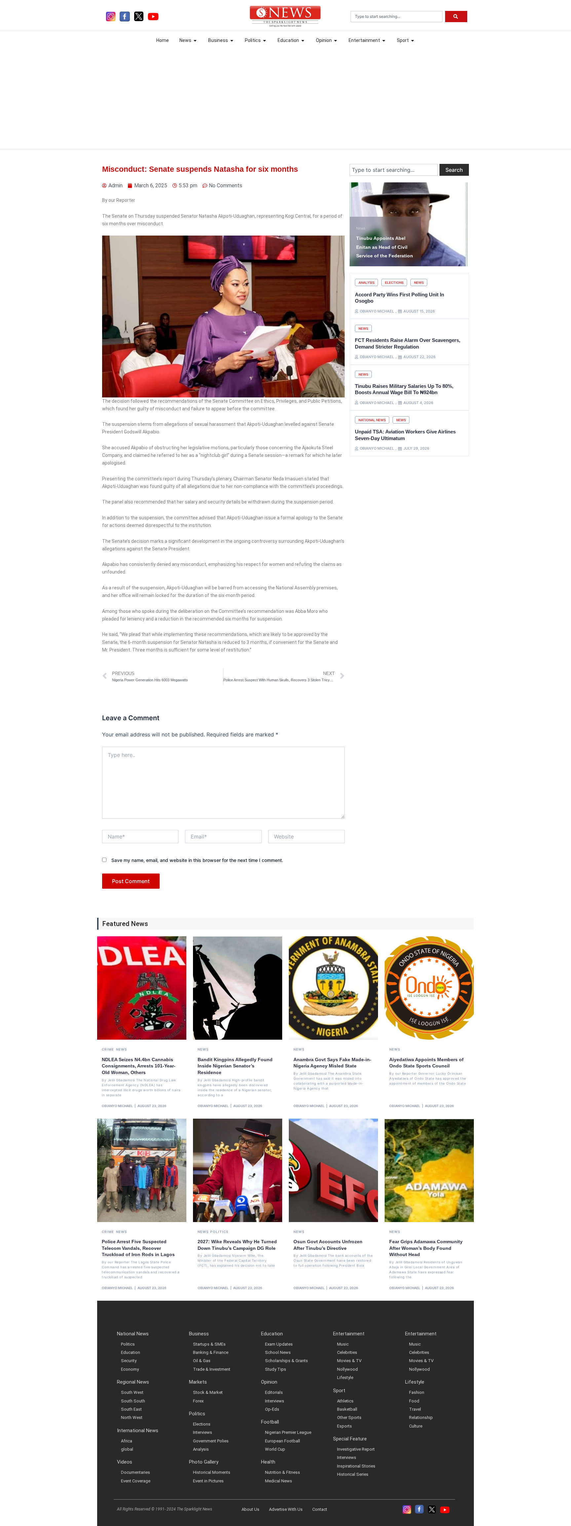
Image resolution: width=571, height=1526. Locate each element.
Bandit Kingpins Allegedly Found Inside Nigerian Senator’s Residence (235, 1066)
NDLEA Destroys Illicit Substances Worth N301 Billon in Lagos (383, 247)
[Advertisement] (285, 96)
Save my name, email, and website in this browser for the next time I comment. (197, 860)
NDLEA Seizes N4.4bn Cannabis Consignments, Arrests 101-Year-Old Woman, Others (138, 1066)
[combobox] (396, 16)
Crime (108, 1049)
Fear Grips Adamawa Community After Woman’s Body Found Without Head (426, 1248)
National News (372, 420)
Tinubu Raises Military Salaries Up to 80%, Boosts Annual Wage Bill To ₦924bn (404, 389)
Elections (394, 282)
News (419, 282)
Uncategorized (368, 228)
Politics (219, 1232)
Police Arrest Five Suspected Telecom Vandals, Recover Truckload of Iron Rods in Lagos (138, 1248)
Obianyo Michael (117, 1105)
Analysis (366, 282)
